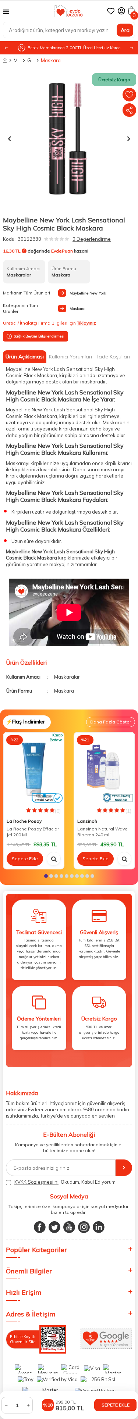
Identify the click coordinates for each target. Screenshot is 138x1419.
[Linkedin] (99, 1227)
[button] (131, 48)
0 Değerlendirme (91, 239)
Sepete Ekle (116, 1405)
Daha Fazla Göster (110, 722)
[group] (69, 138)
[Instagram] (84, 1227)
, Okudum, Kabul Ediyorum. (65, 1182)
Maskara (44, 60)
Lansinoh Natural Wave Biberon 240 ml (102, 831)
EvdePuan (62, 251)
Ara (125, 29)
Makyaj (17, 60)
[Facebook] (40, 1227)
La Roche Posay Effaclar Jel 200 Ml (33, 831)
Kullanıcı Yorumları (70, 356)
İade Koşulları (113, 356)
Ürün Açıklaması (25, 356)
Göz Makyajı (30, 60)
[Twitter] (54, 1227)
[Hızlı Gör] (54, 859)
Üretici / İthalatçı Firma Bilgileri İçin (49, 323)
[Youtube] (69, 1227)
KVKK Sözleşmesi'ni (36, 1182)
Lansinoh (87, 821)
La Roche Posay (24, 821)
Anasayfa (5, 60)
